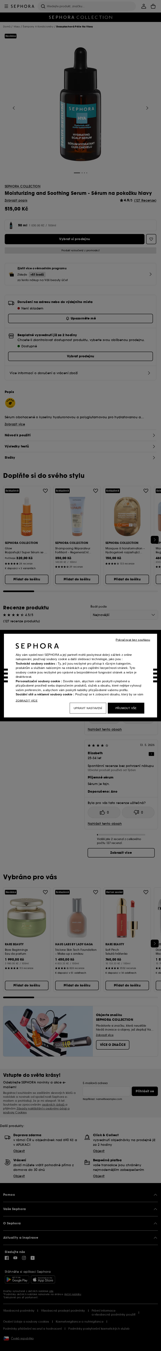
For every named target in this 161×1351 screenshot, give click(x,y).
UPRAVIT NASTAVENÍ (88, 708)
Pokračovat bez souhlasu (133, 639)
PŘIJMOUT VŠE (126, 708)
